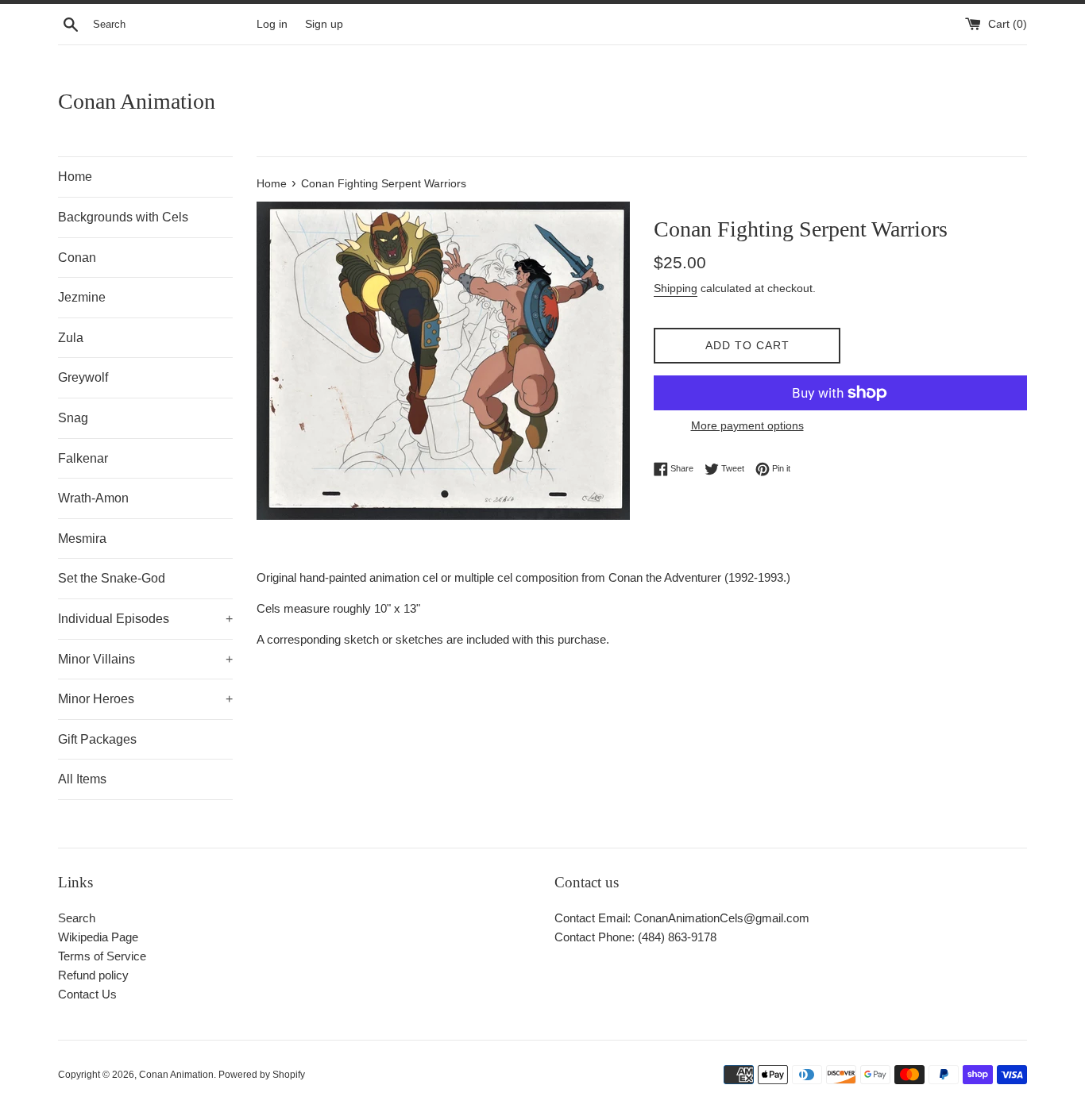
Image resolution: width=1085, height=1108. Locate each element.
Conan (77, 257)
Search (76, 918)
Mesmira (82, 538)
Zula (70, 337)
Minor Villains (145, 659)
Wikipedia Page (98, 937)
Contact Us (87, 994)
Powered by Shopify (261, 1074)
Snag (73, 418)
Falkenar (83, 458)
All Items (82, 779)
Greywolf (83, 377)
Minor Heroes (145, 699)
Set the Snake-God (111, 578)
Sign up (324, 24)
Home (75, 176)
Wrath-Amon (93, 498)
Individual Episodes (145, 618)
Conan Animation (136, 101)
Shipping (675, 288)
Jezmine (82, 297)
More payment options (747, 425)
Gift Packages (97, 739)
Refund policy (93, 975)
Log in (272, 24)
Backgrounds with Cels (123, 217)
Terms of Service (102, 956)
